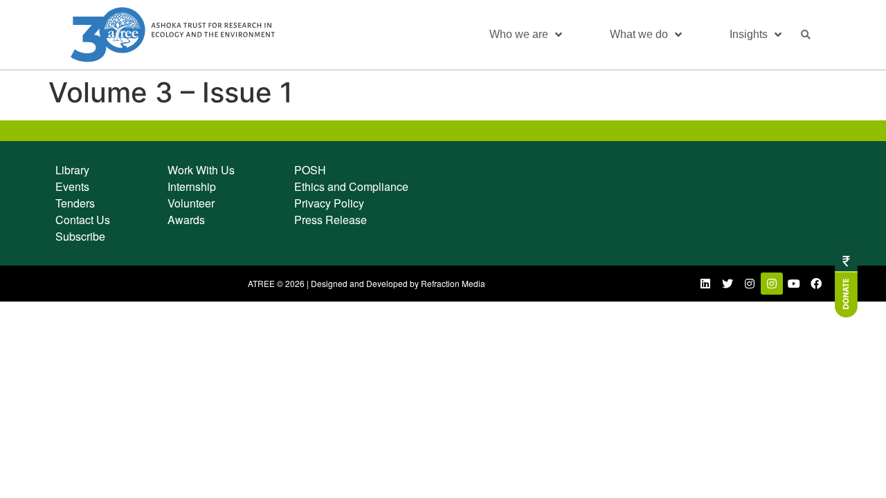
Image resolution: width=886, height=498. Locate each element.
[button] (806, 34)
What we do (639, 34)
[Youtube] (794, 284)
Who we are (518, 34)
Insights (749, 34)
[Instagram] (750, 284)
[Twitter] (727, 284)
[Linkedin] (705, 284)
